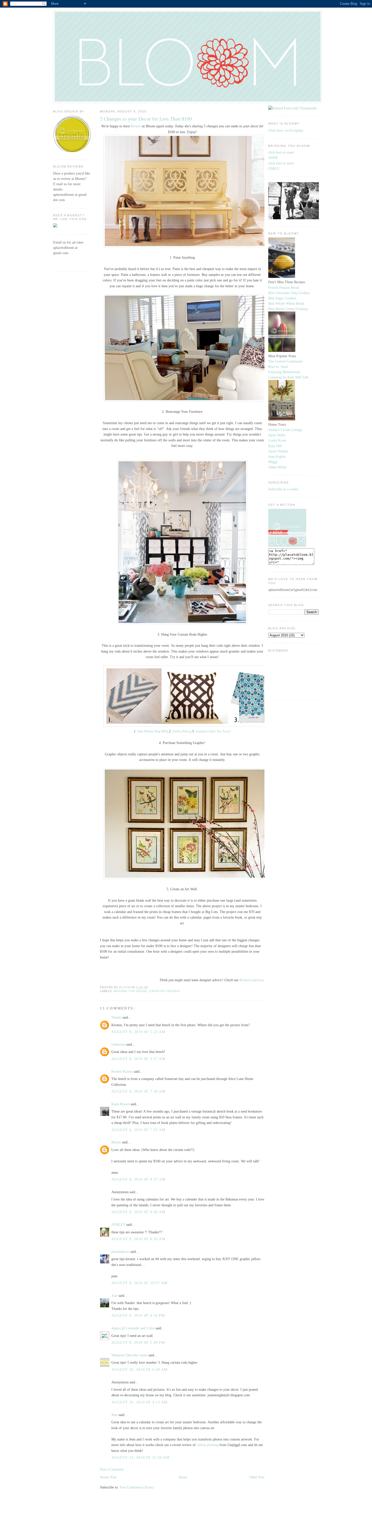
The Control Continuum (285, 361)
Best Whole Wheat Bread (286, 303)
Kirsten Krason (122, 1071)
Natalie (116, 1017)
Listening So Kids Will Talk (288, 377)
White (281, 467)
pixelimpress (120, 1252)
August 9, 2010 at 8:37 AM (138, 1179)
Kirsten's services (251, 980)
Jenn (114, 1415)
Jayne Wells (276, 435)
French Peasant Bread (283, 287)
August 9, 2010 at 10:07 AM (139, 1283)
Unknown (118, 1044)
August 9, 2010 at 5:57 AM (138, 1059)
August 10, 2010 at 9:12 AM (139, 1402)
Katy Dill (275, 446)
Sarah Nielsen (278, 451)
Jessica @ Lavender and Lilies (133, 1328)
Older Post (256, 1477)
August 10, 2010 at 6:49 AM (139, 1369)
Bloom (116, 1142)
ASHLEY (118, 1224)
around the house (130, 991)
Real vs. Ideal (278, 367)
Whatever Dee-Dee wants (129, 1355)
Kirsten (136, 126)
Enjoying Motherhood (284, 372)
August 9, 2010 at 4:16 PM (138, 1315)
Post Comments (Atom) (137, 1487)
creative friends (164, 991)
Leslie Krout (277, 440)
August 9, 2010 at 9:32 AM (138, 1239)
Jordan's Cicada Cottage (285, 430)
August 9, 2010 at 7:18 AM (138, 1091)
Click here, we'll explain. (286, 130)
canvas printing (208, 1445)
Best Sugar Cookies (282, 298)
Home (183, 1477)
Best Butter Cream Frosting (287, 309)
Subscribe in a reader (283, 489)
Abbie (272, 467)
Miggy (273, 462)
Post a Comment (111, 1469)
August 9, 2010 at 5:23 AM (138, 1032)
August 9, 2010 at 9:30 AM (138, 1212)
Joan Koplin (276, 456)
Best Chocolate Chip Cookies (289, 293)
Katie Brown (120, 1104)
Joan (114, 1295)
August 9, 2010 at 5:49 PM (138, 1342)
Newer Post (108, 1477)
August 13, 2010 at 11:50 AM (140, 1457)
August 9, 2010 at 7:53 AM (138, 1130)
